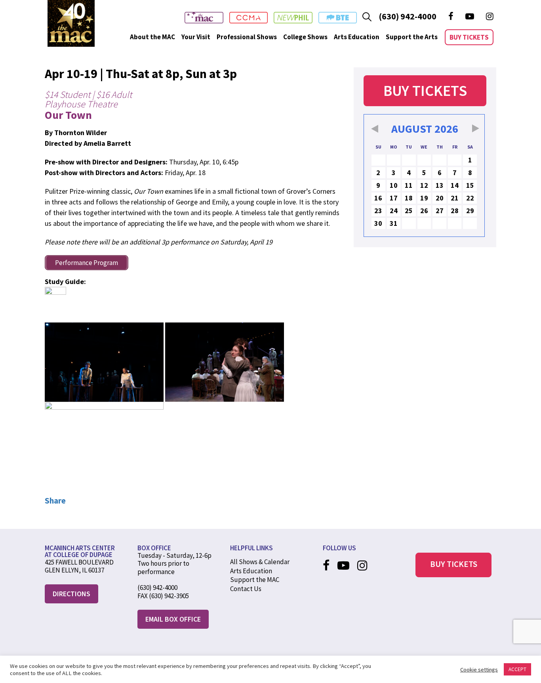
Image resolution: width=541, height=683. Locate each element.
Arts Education (356, 36)
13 (440, 185)
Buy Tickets (469, 37)
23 (378, 210)
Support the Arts (412, 36)
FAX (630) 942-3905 (163, 596)
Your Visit (195, 36)
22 (470, 197)
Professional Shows (247, 36)
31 (394, 223)
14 (455, 185)
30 (378, 223)
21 (455, 197)
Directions (71, 593)
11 (409, 185)
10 (394, 185)
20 (440, 197)
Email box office (173, 619)
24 (394, 210)
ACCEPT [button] (517, 669)
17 (394, 197)
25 (409, 210)
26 (424, 210)
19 (424, 197)
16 (378, 197)
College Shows (305, 36)
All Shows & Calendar (260, 561)
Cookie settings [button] (479, 669)
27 (440, 210)
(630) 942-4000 (407, 16)
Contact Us (245, 588)
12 (424, 185)
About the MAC (152, 36)
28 (455, 210)
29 (470, 210)
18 (409, 197)
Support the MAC (254, 579)
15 (470, 185)
